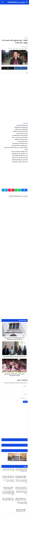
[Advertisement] (14, 20)
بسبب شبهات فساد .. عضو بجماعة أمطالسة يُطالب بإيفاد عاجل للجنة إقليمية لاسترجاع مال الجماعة (8, 500)
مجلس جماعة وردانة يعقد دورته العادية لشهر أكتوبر (14, 356)
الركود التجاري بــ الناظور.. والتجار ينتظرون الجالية (21, 510)
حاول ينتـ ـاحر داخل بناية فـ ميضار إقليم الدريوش (8, 487)
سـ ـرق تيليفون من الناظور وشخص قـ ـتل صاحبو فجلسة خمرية (20, 500)
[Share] (21, 68)
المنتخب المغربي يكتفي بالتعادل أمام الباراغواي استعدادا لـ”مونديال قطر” (14, 374)
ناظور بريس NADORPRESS (16, 2)
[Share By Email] (11, 190)
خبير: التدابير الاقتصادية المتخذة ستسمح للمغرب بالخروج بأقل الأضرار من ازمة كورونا (14, 338)
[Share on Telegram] (5, 190)
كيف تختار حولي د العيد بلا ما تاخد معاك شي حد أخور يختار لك (8, 477)
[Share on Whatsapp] (18, 190)
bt (27, 45)
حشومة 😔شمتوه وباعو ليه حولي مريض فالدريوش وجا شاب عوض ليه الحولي (20, 477)
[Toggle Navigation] (27, 2)
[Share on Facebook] (24, 190)
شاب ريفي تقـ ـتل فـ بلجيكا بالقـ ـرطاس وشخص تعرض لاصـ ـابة (21, 488)
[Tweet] (7, 68)
